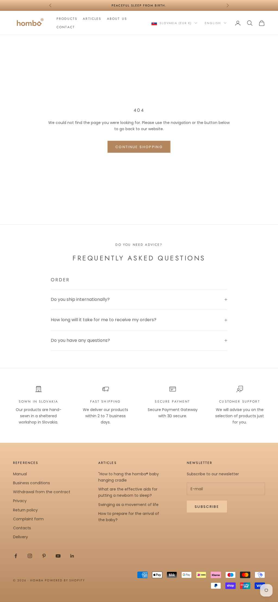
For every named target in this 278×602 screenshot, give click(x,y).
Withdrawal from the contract (41, 492)
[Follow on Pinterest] (44, 556)
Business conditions (31, 483)
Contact (65, 27)
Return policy (25, 510)
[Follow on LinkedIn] (72, 556)
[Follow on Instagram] (30, 556)
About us (117, 18)
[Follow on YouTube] (58, 556)
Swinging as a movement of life (128, 504)
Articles (92, 18)
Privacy (20, 501)
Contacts (22, 528)
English (213, 23)
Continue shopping (139, 146)
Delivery (20, 537)
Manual (20, 474)
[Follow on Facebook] (15, 556)
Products (66, 18)
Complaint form (28, 519)
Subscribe (207, 506)
